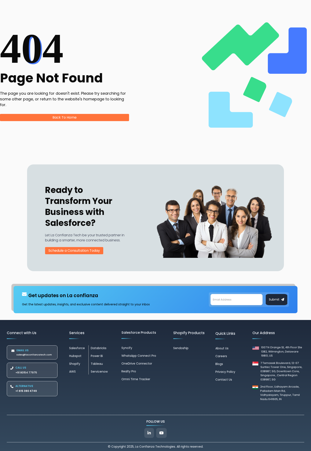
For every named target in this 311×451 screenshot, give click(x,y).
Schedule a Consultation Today (74, 250)
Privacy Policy (225, 372)
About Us (221, 348)
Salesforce (77, 348)
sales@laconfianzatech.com (34, 354)
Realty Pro (128, 371)
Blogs (219, 364)
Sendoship (181, 348)
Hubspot (75, 356)
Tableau (97, 364)
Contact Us (223, 379)
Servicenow (99, 371)
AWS (72, 371)
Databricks (98, 348)
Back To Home (64, 117)
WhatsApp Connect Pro (138, 356)
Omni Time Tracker (135, 379)
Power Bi (97, 356)
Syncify (126, 348)
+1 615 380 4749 (26, 391)
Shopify (74, 364)
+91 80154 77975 (26, 372)
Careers (221, 356)
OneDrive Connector (136, 363)
